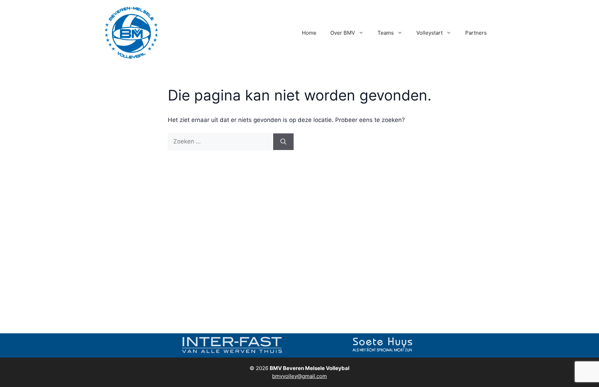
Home (309, 32)
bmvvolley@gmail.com (299, 376)
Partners (476, 32)
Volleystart (429, 32)
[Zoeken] (283, 141)
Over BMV (342, 32)
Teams (385, 32)
